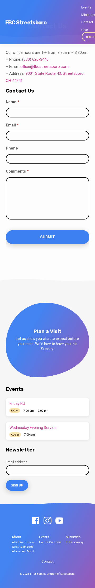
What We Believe (23, 542)
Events (86, 7)
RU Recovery (74, 542)
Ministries (73, 537)
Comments (17, 171)
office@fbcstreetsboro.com (44, 66)
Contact (87, 22)
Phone (12, 148)
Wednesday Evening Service (33, 427)
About (16, 537)
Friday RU (17, 403)
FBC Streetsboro (26, 22)
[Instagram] (47, 520)
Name (12, 101)
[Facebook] (35, 520)
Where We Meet (23, 551)
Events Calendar (50, 542)
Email (12, 125)
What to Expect (22, 546)
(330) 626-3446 (35, 59)
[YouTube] (59, 520)
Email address (16, 462)
